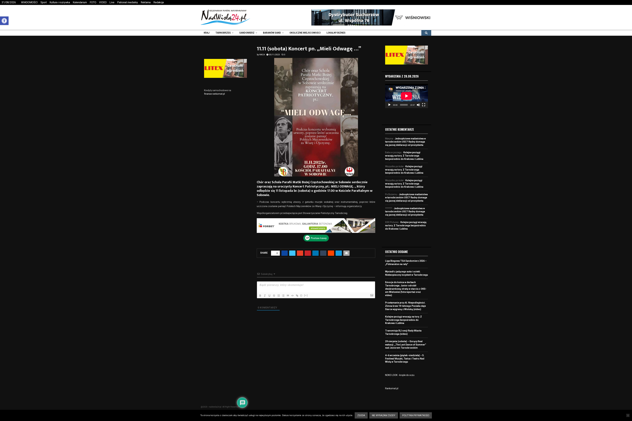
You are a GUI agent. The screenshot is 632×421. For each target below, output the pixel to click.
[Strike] (274, 287)
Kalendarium (80, 2)
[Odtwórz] (389, 104)
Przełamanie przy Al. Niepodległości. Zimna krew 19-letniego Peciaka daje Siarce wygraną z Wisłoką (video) (405, 305)
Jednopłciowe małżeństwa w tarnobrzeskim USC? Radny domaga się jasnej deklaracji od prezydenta (405, 141)
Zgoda (361, 415)
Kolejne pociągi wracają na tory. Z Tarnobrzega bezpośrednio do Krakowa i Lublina (404, 155)
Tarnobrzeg (223, 32)
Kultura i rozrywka (60, 2)
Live (111, 2)
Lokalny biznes (336, 32)
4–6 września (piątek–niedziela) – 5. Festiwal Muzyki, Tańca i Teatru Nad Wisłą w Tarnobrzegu (404, 358)
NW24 (262, 54)
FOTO (93, 2)
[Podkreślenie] (269, 287)
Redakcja (158, 2)
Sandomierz (246, 32)
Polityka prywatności (415, 415)
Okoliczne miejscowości (305, 32)
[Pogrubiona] (260, 287)
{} (301, 287)
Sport (43, 2)
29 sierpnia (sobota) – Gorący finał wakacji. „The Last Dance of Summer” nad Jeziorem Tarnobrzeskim (405, 344)
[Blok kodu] (292, 287)
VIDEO (103, 2)
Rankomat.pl (391, 388)
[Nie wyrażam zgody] (628, 415)
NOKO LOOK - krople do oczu (399, 375)
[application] (406, 96)
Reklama (146, 2)
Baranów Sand (272, 32)
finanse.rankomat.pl (214, 93)
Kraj (207, 32)
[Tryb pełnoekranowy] (423, 104)
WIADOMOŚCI (29, 2)
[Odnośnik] (297, 287)
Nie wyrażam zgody (383, 415)
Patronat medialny (127, 2)
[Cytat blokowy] (288, 287)
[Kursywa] (265, 287)
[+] (306, 287)
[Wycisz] (418, 104)
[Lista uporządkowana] (278, 287)
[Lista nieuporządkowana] (283, 287)
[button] (4, 20)
